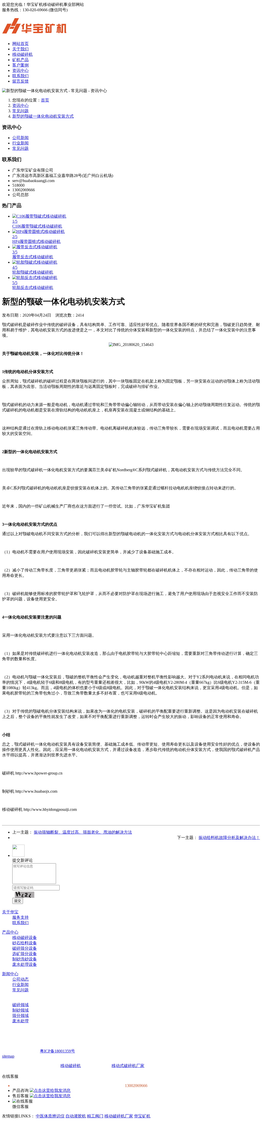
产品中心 (10, 932)
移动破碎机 (22, 54)
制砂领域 (20, 1010)
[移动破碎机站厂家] (34, 30)
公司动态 (20, 979)
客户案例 (20, 65)
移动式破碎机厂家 (128, 1065)
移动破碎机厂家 (118, 1116)
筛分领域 (20, 1015)
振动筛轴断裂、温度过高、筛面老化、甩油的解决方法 (83, 832)
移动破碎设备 (24, 937)
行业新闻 (20, 143)
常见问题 (20, 111)
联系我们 (20, 76)
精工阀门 (95, 1116)
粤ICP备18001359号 (57, 1051)
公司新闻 (20, 138)
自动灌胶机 (76, 1116)
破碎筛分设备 (24, 948)
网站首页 (20, 43)
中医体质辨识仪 (50, 1116)
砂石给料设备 (24, 943)
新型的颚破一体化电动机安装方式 (43, 116)
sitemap (8, 1056)
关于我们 (20, 49)
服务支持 (20, 917)
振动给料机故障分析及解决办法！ (229, 837)
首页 (45, 100)
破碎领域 (20, 1005)
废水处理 (20, 1021)
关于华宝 (10, 912)
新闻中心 (10, 974)
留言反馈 (20, 81)
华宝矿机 (142, 1116)
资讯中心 (20, 70)
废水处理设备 (24, 964)
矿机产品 (20, 60)
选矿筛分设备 (24, 953)
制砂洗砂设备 (24, 959)
